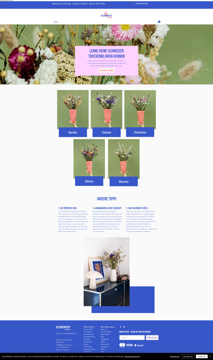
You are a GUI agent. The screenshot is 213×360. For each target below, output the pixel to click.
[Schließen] (210, 356)
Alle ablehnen (188, 356)
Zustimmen (202, 356)
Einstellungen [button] (175, 356)
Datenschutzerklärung (132, 356)
